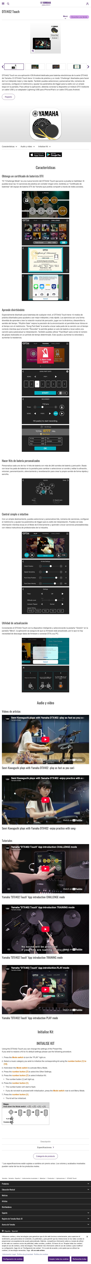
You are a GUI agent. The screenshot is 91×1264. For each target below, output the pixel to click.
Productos (51, 1178)
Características (8, 146)
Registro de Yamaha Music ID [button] (12, 1218)
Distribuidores (7, 1207)
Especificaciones (44, 1147)
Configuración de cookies (12, 1259)
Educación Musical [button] (8, 1189)
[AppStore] (37, 154)
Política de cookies (41, 1254)
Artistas (4, 1201)
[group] (14, 67)
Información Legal (9, 1254)
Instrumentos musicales (29, 1178)
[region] (45, 1248)
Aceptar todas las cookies (58, 1259)
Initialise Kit (43, 146)
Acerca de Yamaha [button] (8, 1224)
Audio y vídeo (26, 146)
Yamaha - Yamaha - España (11, 1178)
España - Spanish (11, 1231)
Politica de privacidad (25, 1254)
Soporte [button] (4, 1212)
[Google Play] (54, 154)
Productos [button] (5, 1183)
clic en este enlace (38, 1250)
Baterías (42, 1178)
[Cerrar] (87, 1236)
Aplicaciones (60, 1178)
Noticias (5, 1195)
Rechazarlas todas (79, 1259)
